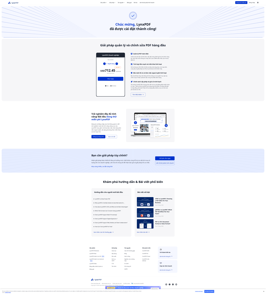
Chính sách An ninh (117, 283)
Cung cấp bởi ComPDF (138, 283)
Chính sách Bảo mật (95, 283)
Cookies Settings (199, 291)
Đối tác (135, 2)
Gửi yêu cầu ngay (164, 158)
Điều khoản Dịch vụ (106, 283)
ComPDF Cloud (146, 256)
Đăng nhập (252, 2)
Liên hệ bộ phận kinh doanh (165, 163)
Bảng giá (129, 2)
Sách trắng (127, 256)
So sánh (126, 263)
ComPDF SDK (145, 251)
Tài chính (114, 266)
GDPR (125, 269)
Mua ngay (110, 79)
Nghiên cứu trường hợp (129, 260)
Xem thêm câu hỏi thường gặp (103, 232)
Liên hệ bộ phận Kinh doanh (147, 2)
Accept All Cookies (209, 291)
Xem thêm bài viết (142, 232)
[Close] (263, 291)
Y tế (113, 263)
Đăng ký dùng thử (98, 136)
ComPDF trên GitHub (145, 260)
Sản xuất (114, 256)
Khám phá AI (154, 289)
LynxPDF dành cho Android (96, 259)
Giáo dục (114, 251)
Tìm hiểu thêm (137, 95)
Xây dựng (114, 253)
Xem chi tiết (111, 136)
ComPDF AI (145, 253)
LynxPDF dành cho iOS (96, 256)
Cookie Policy (8, 292)
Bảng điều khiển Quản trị (96, 266)
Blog (125, 253)
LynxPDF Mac (92, 253)
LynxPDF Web (93, 263)
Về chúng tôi (127, 266)
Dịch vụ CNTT (114, 260)
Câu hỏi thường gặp (129, 251)
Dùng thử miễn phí (241, 2)
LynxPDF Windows (94, 251)
